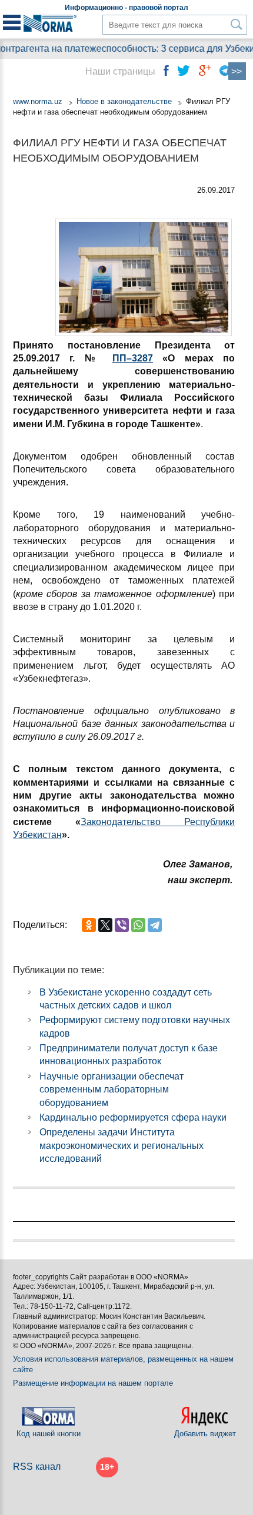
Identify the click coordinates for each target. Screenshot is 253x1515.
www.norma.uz (37, 101)
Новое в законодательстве (124, 101)
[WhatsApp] (138, 925)
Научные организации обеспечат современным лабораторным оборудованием (111, 1089)
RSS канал (37, 1467)
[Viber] (122, 925)
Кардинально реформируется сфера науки (133, 1117)
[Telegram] (155, 925)
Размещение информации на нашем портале (93, 1383)
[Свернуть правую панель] (237, 71)
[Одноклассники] (89, 925)
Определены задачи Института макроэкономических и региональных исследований (121, 1145)
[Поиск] (237, 24)
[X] (105, 925)
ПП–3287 (132, 358)
